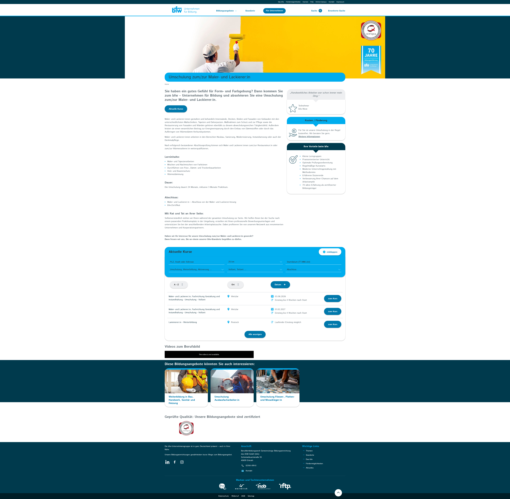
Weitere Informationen (309, 136)
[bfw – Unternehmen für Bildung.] (183, 10)
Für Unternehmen (274, 10)
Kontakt (331, 2)
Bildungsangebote (225, 10)
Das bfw (281, 2)
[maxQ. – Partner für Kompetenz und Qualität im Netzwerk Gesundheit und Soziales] (222, 486)
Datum (278, 284)
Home (167, 84)
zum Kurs (332, 298)
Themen (309, 451)
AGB (243, 496)
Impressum (340, 2)
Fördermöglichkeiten (293, 2)
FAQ (311, 2)
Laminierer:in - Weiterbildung (183, 322)
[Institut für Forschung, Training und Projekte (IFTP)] (285, 486)
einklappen (332, 252)
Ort (233, 284)
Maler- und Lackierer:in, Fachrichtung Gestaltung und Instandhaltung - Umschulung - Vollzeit (194, 298)
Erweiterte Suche (336, 10)
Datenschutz (223, 496)
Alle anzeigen (255, 334)
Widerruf (235, 496)
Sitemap (251, 496)
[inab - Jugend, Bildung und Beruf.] (263, 486)
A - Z (176, 284)
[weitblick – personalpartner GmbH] (241, 487)
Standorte (250, 10)
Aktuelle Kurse (176, 109)
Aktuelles (309, 468)
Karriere (305, 2)
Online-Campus (321, 2)
